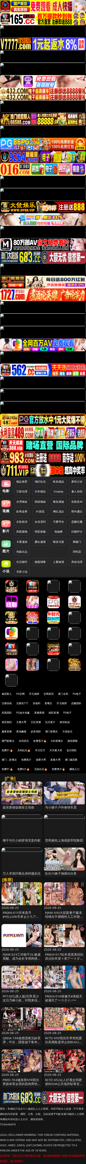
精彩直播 (54, 712)
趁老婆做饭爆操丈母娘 (18, 807)
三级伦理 (21, 491)
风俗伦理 (76, 562)
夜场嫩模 (21, 731)
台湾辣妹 (21, 502)
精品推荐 (21, 481)
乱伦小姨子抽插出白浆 (61, 873)
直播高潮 (39, 712)
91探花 (40, 511)
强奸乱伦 (40, 481)
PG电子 (77, 694)
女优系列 (40, 522)
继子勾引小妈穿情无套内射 (22, 840)
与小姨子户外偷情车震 (61, 807)
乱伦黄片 (50, 722)
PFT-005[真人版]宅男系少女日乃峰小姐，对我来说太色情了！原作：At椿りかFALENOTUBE (22, 1002)
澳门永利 (63, 694)
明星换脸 (40, 531)
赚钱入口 (75, 769)
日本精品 (40, 491)
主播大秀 (21, 722)
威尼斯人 (7, 694)
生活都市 (21, 562)
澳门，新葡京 (9, 759)
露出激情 (40, 542)
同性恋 (77, 551)
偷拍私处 (65, 722)
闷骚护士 (76, 531)
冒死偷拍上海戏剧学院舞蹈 (64, 840)
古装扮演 (21, 522)
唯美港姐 (58, 502)
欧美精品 (58, 481)
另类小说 (21, 572)
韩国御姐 (40, 502)
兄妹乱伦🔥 (41, 769)
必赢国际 (76, 703)
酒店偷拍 (7, 722)
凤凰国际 (7, 712)
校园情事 (40, 562)
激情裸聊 (72, 741)
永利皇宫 (24, 741)
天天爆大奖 (55, 750)
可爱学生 (58, 522)
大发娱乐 (67, 731)
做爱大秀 (41, 759)
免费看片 (26, 759)
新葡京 (48, 703)
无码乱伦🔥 (24, 750)
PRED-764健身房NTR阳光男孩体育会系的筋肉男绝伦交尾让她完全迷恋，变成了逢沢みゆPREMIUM (22, 1086)
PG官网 (20, 694)
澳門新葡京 (8, 741)
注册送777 (22, 703)
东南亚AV (77, 502)
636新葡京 (57, 741)
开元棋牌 (34, 694)
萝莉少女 (76, 481)
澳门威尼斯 (71, 759)
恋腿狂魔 (76, 522)
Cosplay (59, 491)
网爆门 (77, 542)
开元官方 (40, 750)
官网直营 (49, 694)
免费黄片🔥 (58, 769)
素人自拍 (76, 491)
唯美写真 (58, 542)
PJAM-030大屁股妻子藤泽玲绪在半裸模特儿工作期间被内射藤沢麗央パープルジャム (64, 918)
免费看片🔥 (40, 741)
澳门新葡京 (51, 731)
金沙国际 (72, 750)
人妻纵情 (58, 562)
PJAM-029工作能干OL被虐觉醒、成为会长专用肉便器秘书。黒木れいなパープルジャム (22, 960)
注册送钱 (7, 703)
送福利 (36, 703)
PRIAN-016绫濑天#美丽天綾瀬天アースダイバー (63, 998)
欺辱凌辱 (21, 511)
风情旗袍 (21, 531)
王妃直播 (36, 722)
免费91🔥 (7, 769)
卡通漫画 (21, 542)
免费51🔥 (7, 750)
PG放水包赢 (23, 712)
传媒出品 (21, 551)
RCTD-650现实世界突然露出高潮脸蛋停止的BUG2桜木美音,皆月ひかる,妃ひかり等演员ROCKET (63, 1044)
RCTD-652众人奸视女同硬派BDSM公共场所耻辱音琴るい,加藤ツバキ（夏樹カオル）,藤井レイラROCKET (64, 1086)
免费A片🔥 (23, 769)
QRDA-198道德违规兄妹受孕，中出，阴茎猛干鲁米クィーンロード (22, 1042)
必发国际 (36, 731)
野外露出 (76, 511)
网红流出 (58, 511)
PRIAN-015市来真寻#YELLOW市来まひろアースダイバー (21, 916)
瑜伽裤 (58, 531)
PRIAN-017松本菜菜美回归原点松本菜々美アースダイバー (64, 958)
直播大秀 (55, 759)
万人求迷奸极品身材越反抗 (22, 873)
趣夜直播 (7, 731)
